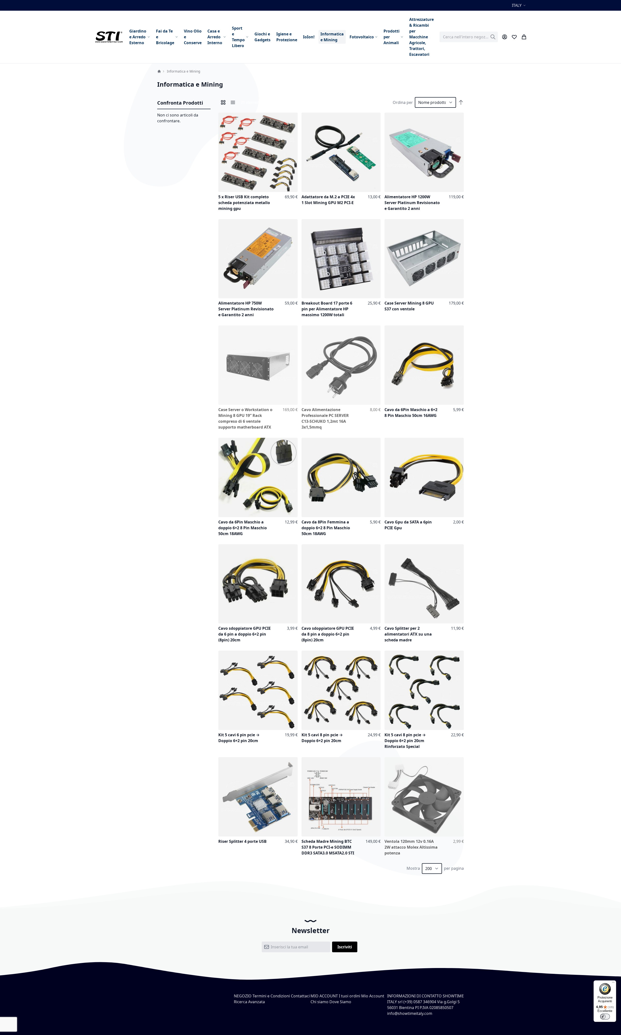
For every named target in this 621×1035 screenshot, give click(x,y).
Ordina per (403, 102)
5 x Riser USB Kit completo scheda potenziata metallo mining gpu (244, 202)
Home (159, 71)
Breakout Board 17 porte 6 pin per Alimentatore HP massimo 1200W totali (327, 308)
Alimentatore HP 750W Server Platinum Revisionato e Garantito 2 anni (246, 308)
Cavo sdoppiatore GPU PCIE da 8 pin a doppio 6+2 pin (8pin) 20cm (328, 634)
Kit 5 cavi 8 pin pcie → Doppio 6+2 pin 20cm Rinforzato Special (405, 740)
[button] (519, 5)
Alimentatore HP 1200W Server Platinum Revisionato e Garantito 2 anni (412, 202)
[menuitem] (139, 37)
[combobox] (469, 37)
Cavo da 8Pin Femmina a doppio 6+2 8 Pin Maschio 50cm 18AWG (326, 527)
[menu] (281, 37)
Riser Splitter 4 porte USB (242, 841)
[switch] (605, 1016)
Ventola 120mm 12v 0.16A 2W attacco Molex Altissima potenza (411, 847)
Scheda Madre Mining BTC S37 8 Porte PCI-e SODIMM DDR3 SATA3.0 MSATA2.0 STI (328, 847)
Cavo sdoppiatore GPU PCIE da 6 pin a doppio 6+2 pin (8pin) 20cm (244, 634)
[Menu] (613, 983)
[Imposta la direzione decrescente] (461, 102)
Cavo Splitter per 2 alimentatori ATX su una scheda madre (408, 634)
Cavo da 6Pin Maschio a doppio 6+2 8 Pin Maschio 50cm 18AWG (242, 527)
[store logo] (108, 37)
